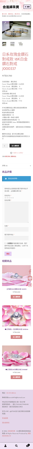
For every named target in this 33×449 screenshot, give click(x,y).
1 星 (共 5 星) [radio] (5, 198)
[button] (28, 23)
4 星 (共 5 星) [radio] (11, 198)
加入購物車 (15, 146)
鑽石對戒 (17, 14)
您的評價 (7, 200)
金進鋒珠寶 (11, 431)
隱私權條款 (5, 423)
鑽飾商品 (10, 14)
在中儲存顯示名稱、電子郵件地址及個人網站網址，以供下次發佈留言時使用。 (16, 246)
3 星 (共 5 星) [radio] (9, 198)
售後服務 (5, 418)
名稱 (6, 226)
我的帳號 (5, 446)
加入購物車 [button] (16, 297)
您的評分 (7, 195)
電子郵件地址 (9, 235)
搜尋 (16, 446)
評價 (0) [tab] (5, 166)
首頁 (5, 14)
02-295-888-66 (11, 393)
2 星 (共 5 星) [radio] (7, 198)
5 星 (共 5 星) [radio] (13, 198)
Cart (25, 444)
